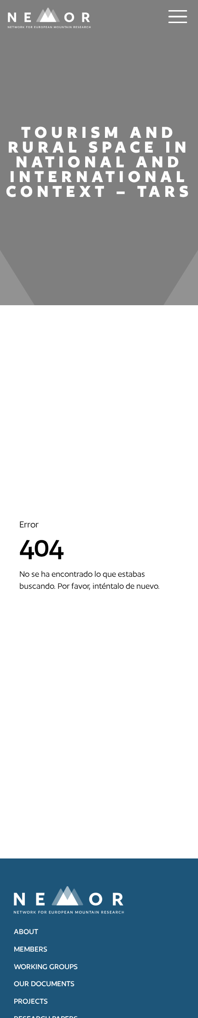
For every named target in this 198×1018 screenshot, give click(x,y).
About (26, 931)
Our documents (44, 983)
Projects (31, 1001)
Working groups (46, 966)
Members (30, 949)
